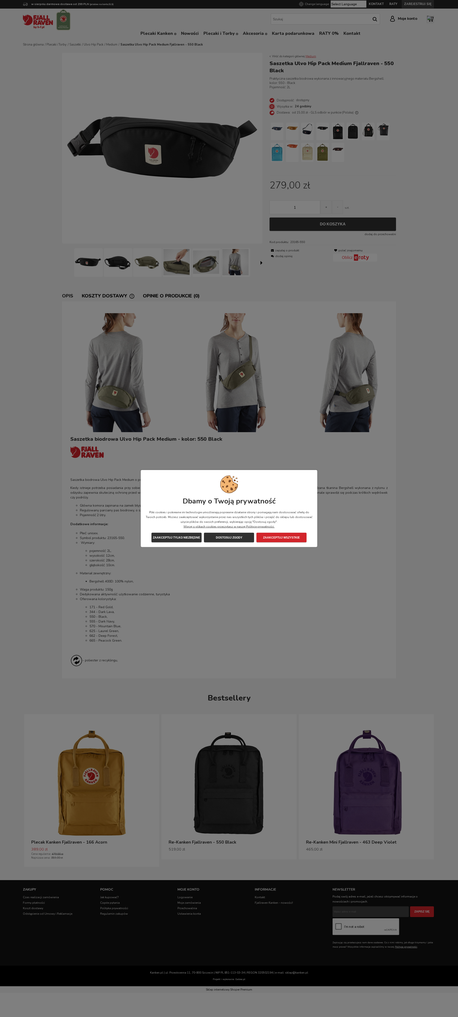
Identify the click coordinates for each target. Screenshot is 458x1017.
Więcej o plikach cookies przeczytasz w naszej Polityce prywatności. (229, 527)
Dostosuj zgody (229, 537)
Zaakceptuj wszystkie (281, 537)
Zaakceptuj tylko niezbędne (176, 537)
